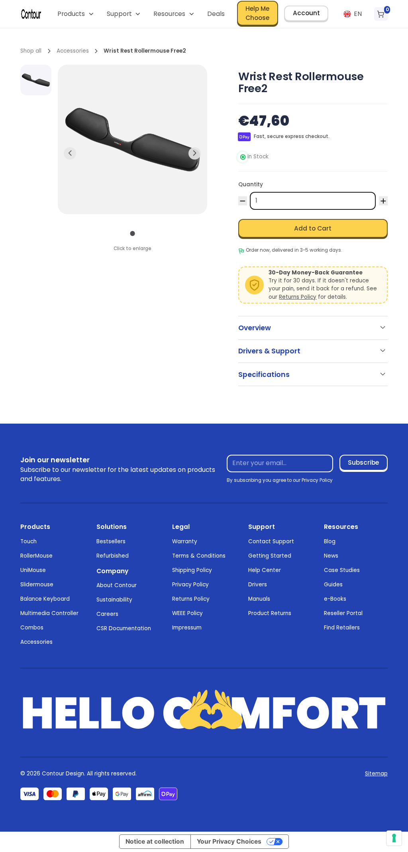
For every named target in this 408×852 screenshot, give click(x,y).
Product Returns (269, 613)
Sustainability (114, 600)
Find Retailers (342, 627)
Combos (31, 627)
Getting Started (269, 556)
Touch (28, 541)
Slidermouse (36, 584)
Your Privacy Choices (229, 841)
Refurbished (112, 556)
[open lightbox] (35, 80)
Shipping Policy (192, 570)
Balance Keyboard (45, 599)
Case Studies (342, 570)
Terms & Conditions (199, 556)
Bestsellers (111, 541)
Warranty (184, 541)
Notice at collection (155, 841)
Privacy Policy (190, 584)
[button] (75, 14)
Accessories (36, 642)
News (331, 556)
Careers (107, 614)
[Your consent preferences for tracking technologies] (394, 838)
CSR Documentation (123, 628)
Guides (333, 584)
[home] (31, 14)
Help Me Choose (257, 13)
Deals (216, 14)
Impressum (187, 627)
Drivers (257, 584)
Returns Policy (297, 297)
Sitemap (376, 773)
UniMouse (33, 570)
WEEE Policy (187, 613)
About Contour (116, 585)
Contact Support (271, 541)
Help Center (264, 570)
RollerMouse (36, 556)
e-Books (335, 599)
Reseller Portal (343, 613)
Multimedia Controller (49, 613)
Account (306, 13)
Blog (329, 541)
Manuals (259, 599)
